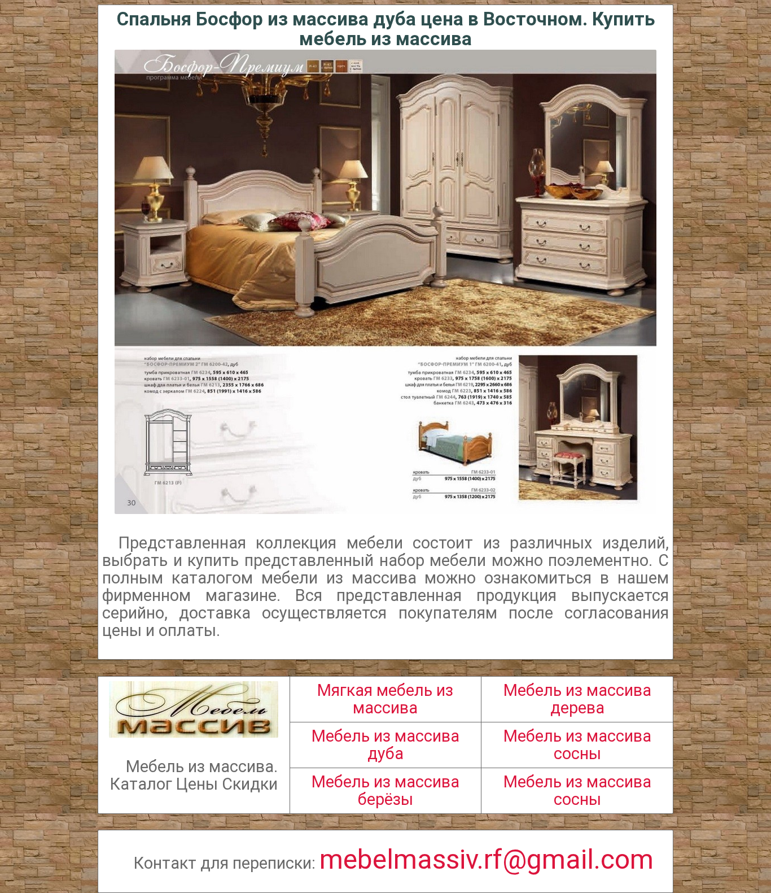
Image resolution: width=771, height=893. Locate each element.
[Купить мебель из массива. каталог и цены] (193, 732)
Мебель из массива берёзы (385, 790)
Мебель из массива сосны (577, 744)
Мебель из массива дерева (577, 699)
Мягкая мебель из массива (385, 699)
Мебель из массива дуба (385, 744)
